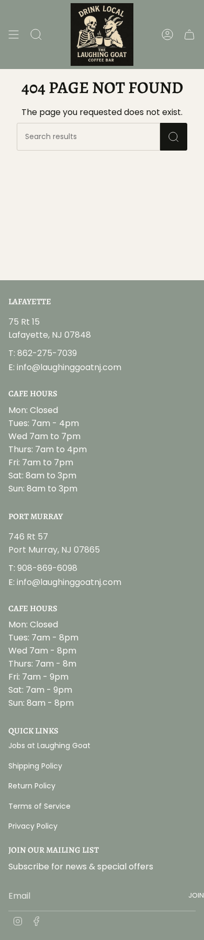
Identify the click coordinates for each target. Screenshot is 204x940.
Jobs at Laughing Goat (49, 745)
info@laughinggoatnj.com (69, 367)
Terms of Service (39, 806)
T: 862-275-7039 (42, 353)
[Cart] (189, 34)
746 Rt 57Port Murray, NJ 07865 (54, 543)
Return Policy (31, 786)
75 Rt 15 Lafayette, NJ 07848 (49, 328)
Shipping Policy (35, 766)
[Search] (173, 137)
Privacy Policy (33, 826)
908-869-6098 (47, 568)
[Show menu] (13, 34)
